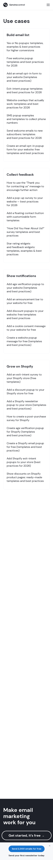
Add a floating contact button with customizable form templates (25, 216)
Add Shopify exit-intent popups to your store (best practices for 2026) (23, 462)
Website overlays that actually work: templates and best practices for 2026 (25, 103)
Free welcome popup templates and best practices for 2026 (25, 61)
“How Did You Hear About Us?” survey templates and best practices (25, 232)
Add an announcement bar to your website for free (25, 301)
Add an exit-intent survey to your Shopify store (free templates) (24, 378)
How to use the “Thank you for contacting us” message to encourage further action (25, 186)
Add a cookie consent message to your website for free (26, 327)
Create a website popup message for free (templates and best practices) (24, 341)
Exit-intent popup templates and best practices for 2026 (25, 90)
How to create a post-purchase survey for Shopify (26, 418)
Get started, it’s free (27, 835)
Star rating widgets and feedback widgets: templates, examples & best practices (24, 249)
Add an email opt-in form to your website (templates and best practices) (24, 77)
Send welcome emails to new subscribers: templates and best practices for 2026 (25, 134)
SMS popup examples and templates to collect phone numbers (26, 119)
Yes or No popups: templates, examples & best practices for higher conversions (25, 46)
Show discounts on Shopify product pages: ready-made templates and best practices (25, 477)
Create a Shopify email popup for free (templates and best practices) (25, 447)
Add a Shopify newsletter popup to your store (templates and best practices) (26, 405)
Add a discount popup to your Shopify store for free (25, 391)
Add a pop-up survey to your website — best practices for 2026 (25, 201)
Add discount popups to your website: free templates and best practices (25, 314)
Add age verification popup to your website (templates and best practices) (25, 287)
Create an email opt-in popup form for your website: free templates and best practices (25, 149)
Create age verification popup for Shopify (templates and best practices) (25, 431)
